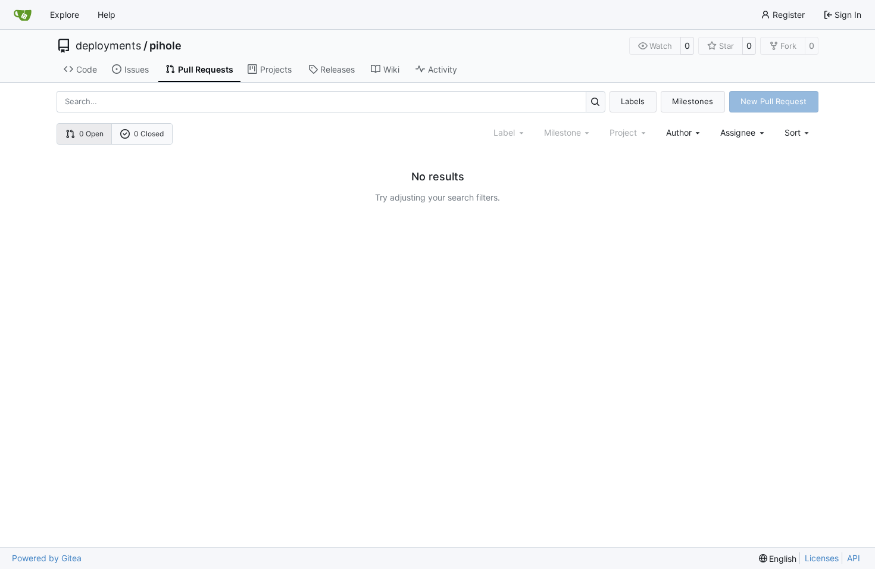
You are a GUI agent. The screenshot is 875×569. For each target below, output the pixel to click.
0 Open (91, 133)
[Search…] (595, 101)
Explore (64, 15)
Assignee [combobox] (737, 132)
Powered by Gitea (47, 558)
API (853, 558)
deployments (108, 46)
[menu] (798, 132)
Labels (633, 101)
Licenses (822, 558)
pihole (165, 46)
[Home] (22, 15)
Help (106, 15)
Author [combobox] (679, 132)
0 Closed (149, 133)
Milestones (692, 101)
